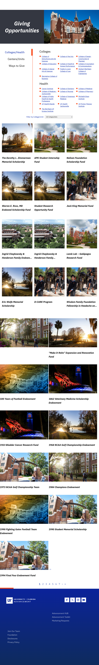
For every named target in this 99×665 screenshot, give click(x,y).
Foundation (12, 635)
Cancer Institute (47, 89)
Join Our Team (14, 631)
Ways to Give (17, 66)
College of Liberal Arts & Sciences (48, 70)
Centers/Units (16, 59)
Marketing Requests (60, 620)
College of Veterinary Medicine (67, 98)
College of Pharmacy (86, 91)
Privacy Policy (13, 642)
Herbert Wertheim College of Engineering (85, 71)
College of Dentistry (67, 89)
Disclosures (12, 638)
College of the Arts (66, 56)
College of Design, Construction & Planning (85, 59)
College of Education (49, 64)
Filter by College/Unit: (35, 117)
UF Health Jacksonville (64, 105)
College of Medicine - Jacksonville (49, 92)
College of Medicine (85, 89)
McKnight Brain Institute (84, 98)
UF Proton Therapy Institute (85, 105)
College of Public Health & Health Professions (48, 99)
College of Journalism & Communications (86, 65)
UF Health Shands (48, 104)
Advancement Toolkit (61, 617)
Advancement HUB (60, 613)
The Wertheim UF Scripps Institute (48, 110)
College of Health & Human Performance (67, 65)
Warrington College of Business (49, 77)
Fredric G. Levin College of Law (65, 70)
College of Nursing (66, 91)
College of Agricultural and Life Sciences (49, 59)
